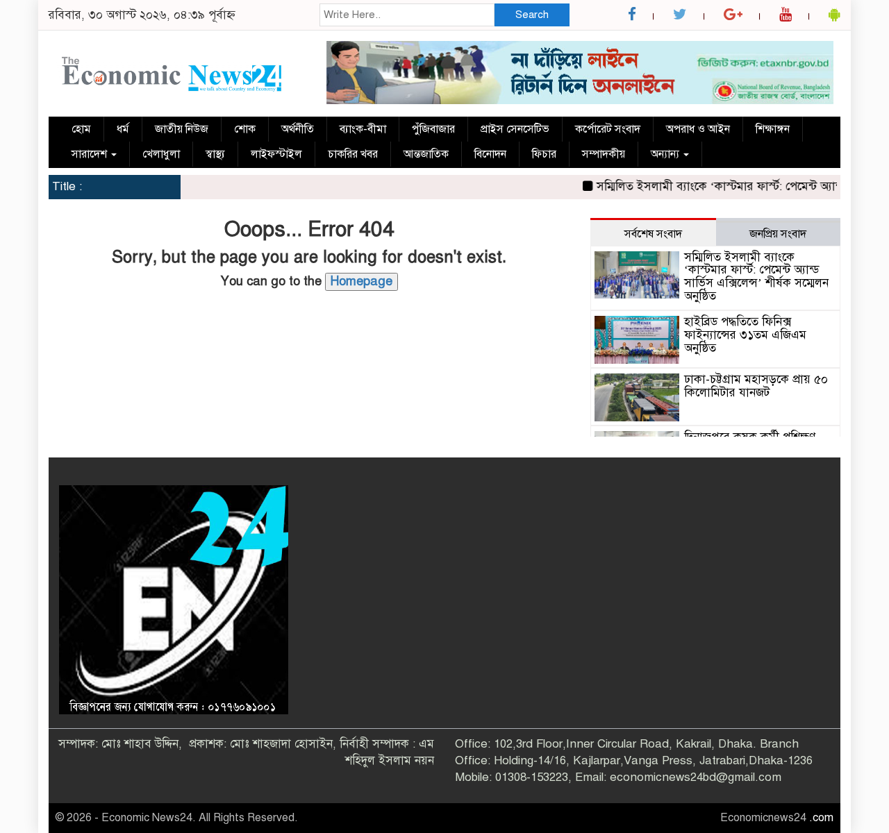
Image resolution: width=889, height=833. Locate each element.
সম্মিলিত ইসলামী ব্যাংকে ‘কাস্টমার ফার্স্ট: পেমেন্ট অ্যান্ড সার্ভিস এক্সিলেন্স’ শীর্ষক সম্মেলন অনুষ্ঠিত (756, 276)
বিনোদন (490, 154)
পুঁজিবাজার (433, 129)
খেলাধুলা (161, 154)
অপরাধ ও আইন (698, 129)
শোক (245, 129)
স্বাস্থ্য (215, 154)
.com (821, 818)
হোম (81, 129)
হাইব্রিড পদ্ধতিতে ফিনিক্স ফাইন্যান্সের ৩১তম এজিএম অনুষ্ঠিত (745, 334)
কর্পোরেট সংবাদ (607, 129)
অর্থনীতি (297, 129)
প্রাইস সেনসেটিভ (515, 129)
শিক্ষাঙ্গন (773, 129)
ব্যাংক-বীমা (363, 129)
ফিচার (544, 154)
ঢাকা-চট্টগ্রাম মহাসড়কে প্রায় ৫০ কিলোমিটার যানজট (756, 386)
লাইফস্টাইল (276, 154)
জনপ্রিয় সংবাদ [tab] (777, 234)
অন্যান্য (666, 154)
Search (532, 14)
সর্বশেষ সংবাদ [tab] (653, 234)
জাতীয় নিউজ (181, 129)
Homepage (361, 281)
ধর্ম (123, 129)
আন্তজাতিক (426, 154)
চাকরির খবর (353, 154)
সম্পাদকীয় (603, 154)
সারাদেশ (91, 154)
